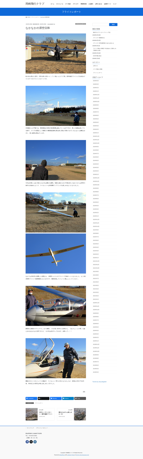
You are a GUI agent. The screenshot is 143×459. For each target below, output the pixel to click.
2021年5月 (96, 285)
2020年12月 (96, 302)
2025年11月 (96, 98)
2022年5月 (96, 243)
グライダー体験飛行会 (99, 37)
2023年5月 (96, 202)
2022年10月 (96, 226)
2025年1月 (96, 132)
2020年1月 (96, 341)
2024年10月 (96, 143)
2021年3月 (96, 292)
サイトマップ (30, 428)
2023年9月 (96, 188)
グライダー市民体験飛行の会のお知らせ (103, 43)
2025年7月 (96, 112)
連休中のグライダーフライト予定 (101, 32)
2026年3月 (96, 84)
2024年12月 (96, 136)
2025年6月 (96, 115)
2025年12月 (96, 94)
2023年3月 (96, 209)
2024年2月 (96, 171)
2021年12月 (96, 261)
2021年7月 (96, 278)
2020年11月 (96, 306)
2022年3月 (96, 250)
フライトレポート (80, 24)
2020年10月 (96, 309)
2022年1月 (96, 257)
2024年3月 (96, 167)
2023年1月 (96, 216)
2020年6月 (96, 323)
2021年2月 (96, 295)
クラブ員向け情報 (97, 69)
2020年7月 (96, 320)
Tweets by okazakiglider (99, 381)
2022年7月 (96, 236)
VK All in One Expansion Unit (82, 455)
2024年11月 (96, 139)
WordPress (62, 455)
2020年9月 (96, 313)
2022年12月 (96, 219)
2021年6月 (96, 282)
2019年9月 (96, 354)
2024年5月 (96, 160)
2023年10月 (96, 184)
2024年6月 (96, 157)
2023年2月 (96, 212)
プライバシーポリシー (42, 428)
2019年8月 (96, 358)
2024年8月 (96, 150)
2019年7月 (96, 361)
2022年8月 (96, 233)
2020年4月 (96, 330)
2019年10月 (96, 351)
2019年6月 (96, 365)
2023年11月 (96, 181)
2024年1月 (96, 174)
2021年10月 (96, 268)
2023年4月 (96, 205)
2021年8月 (96, 275)
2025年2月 (96, 129)
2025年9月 (96, 105)
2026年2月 (96, 87)
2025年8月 (96, 108)
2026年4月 (96, 80)
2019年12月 (96, 344)
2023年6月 (96, 198)
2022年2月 (96, 254)
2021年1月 (96, 299)
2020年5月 (96, 327)
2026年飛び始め (97, 55)
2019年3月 (96, 372)
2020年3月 (96, 334)
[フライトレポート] (32, 414)
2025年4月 (96, 122)
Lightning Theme (71, 455)
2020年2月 (96, 337)
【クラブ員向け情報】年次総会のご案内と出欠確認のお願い (104, 49)
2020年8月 (96, 316)
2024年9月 (96, 146)
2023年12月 (96, 178)
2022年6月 (96, 240)
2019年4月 (96, 368)
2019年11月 (96, 347)
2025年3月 (96, 125)
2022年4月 (96, 247)
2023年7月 (96, 195)
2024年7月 (96, 153)
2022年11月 (96, 223)
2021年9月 (96, 271)
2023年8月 (96, 191)
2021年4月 (96, 289)
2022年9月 (96, 230)
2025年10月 (96, 101)
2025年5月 (96, 119)
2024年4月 (96, 164)
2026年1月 (96, 91)
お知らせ (95, 65)
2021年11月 (96, 264)
